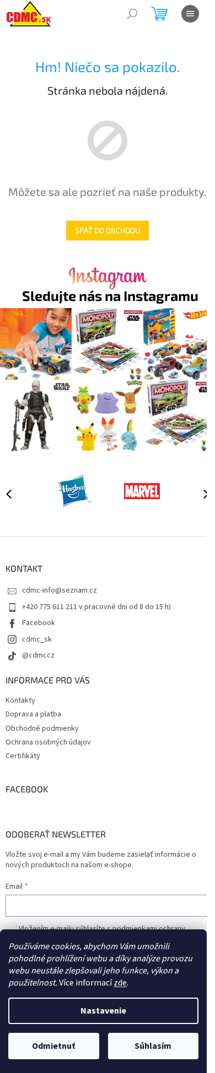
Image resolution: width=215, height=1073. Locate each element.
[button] (201, 493)
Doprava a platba (33, 714)
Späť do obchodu (107, 230)
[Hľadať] (132, 14)
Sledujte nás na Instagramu (110, 296)
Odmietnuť (53, 1046)
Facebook (38, 622)
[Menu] (190, 14)
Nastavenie (103, 1011)
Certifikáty (23, 756)
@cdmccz (38, 655)
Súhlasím (153, 1046)
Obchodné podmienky (42, 728)
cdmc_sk (37, 639)
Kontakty (20, 700)
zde (120, 983)
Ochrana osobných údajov (48, 742)
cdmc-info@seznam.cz (59, 590)
